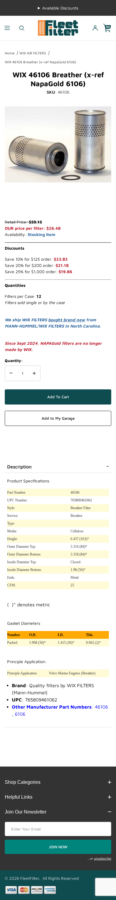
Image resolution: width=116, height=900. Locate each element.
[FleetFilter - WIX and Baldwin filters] (58, 27)
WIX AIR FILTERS (32, 53)
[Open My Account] (95, 28)
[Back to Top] (97, 862)
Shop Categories (22, 782)
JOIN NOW (58, 846)
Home (10, 53)
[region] (58, 204)
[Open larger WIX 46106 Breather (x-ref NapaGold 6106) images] (58, 144)
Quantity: (14, 360)
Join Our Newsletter (25, 811)
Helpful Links (18, 797)
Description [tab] (19, 466)
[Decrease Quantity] (11, 373)
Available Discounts (60, 7)
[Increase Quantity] (34, 373)
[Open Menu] (7, 28)
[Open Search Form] (22, 28)
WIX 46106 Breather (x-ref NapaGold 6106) (40, 62)
